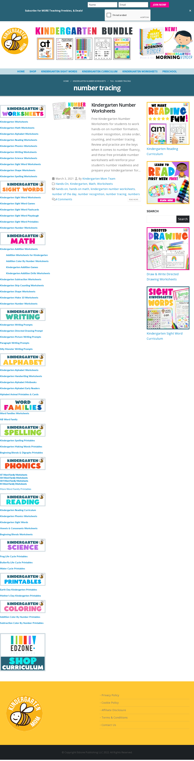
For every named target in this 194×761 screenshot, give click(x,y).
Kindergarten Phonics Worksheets (18, 146)
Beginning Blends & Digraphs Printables (21, 453)
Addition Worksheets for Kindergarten (27, 255)
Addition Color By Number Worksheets (27, 261)
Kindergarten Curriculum (99, 71)
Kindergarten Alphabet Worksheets (19, 134)
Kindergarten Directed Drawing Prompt (21, 331)
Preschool (169, 71)
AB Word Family (8, 419)
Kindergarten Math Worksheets (17, 128)
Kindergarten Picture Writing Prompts (20, 337)
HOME (21, 71)
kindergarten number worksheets (113, 189)
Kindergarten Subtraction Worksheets (20, 279)
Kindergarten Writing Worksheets (18, 152)
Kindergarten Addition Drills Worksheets (28, 273)
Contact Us (109, 725)
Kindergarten (78, 184)
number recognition (91, 194)
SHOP (33, 71)
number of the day (64, 194)
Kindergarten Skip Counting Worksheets (22, 285)
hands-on (62, 189)
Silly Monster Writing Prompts (16, 349)
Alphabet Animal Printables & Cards (19, 394)
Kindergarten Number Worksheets (113, 108)
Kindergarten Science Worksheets (18, 158)
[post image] (69, 111)
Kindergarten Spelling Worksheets (18, 176)
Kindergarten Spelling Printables (17, 440)
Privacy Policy (110, 695)
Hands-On (62, 184)
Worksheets (105, 184)
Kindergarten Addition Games (22, 267)
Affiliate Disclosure (114, 710)
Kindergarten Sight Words (59, 71)
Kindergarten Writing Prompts (16, 325)
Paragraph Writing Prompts (14, 343)
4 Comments (64, 199)
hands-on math (79, 189)
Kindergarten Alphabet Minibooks (18, 382)
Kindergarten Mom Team (98, 178)
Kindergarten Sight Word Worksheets (20, 164)
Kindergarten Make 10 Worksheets (19, 297)
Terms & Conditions (115, 717)
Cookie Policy (110, 702)
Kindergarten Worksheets (139, 71)
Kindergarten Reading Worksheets (18, 140)
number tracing (116, 194)
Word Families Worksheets (14, 413)
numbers (134, 194)
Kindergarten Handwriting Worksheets (21, 376)
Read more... (134, 199)
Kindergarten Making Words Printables (21, 446)
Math (92, 184)
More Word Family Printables (15, 489)
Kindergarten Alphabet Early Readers (20, 388)
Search (153, 211)
